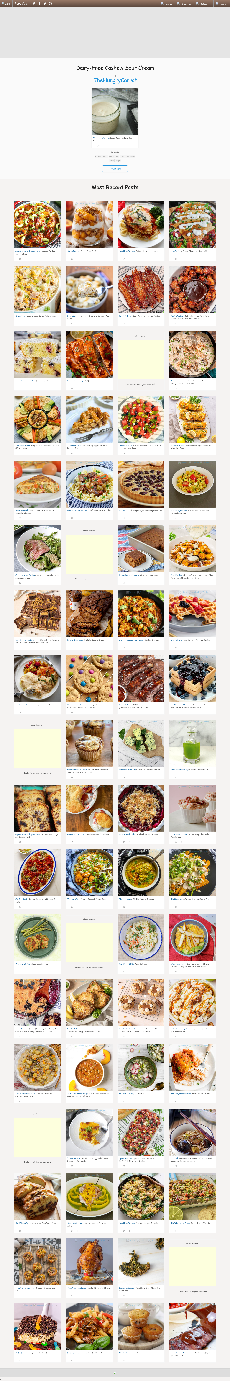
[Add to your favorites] (102, 145)
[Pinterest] (34, 3)
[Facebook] (39, 3)
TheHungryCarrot (115, 80)
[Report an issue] (135, 145)
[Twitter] (45, 3)
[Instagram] (50, 3)
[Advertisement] (115, 33)
